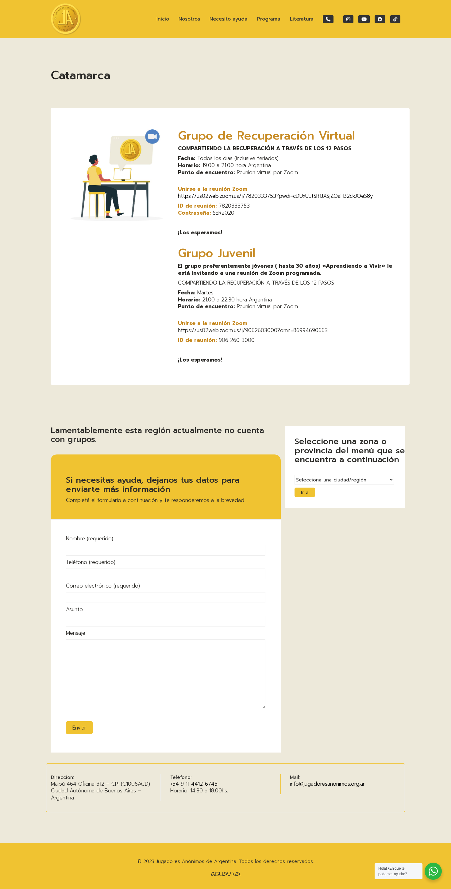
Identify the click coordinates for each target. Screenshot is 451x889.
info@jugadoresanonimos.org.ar (327, 784)
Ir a (305, 492)
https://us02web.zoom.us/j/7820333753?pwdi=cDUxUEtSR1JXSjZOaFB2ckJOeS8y (275, 196)
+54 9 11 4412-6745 (194, 784)
